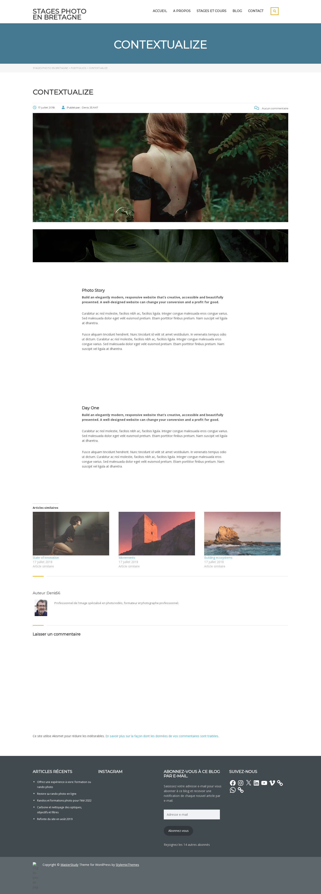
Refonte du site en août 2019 (54, 819)
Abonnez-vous (178, 831)
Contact (255, 11)
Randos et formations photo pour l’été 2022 (64, 800)
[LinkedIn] (256, 782)
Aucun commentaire (274, 108)
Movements (127, 557)
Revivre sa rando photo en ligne (56, 794)
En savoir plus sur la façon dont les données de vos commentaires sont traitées (161, 736)
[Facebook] (232, 782)
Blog (237, 11)
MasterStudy (69, 865)
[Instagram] (240, 782)
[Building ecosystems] (245, 533)
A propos (182, 11)
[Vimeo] (272, 782)
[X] (248, 782)
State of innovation (46, 557)
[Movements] (159, 533)
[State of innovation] (73, 533)
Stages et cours (211, 11)
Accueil (160, 11)
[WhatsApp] (232, 789)
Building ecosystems (218, 557)
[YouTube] (264, 782)
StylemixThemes (127, 865)
